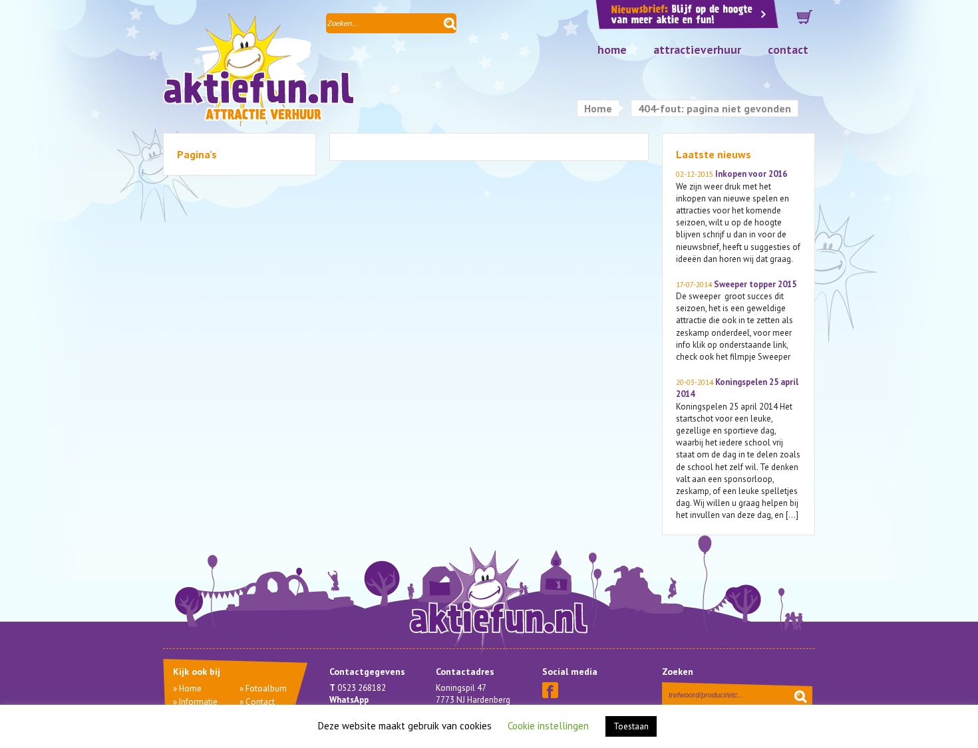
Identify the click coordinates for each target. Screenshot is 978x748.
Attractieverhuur (697, 49)
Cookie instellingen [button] (548, 725)
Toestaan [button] (631, 726)
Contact (788, 49)
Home (612, 49)
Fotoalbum (266, 688)
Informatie (198, 701)
